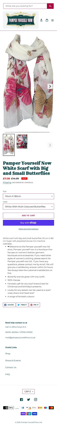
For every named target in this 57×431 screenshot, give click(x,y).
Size (4, 191)
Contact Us (10, 367)
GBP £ (27, 391)
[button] (7, 86)
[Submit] (50, 6)
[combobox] (25, 6)
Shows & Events (13, 360)
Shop (7, 353)
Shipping (7, 182)
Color (5, 202)
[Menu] (52, 20)
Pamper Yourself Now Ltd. (31, 422)
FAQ (7, 374)
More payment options (28, 229)
